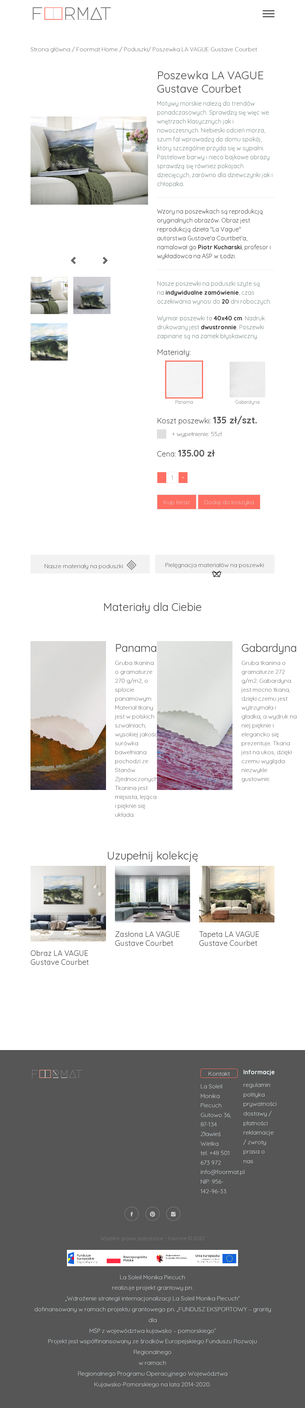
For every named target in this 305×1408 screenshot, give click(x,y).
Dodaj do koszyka (229, 502)
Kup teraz (176, 502)
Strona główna (50, 49)
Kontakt (219, 1073)
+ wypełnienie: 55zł (197, 434)
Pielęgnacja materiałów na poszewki (214, 565)
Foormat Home (97, 49)
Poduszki (136, 49)
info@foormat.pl (222, 1171)
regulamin (256, 1084)
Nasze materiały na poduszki (83, 566)
